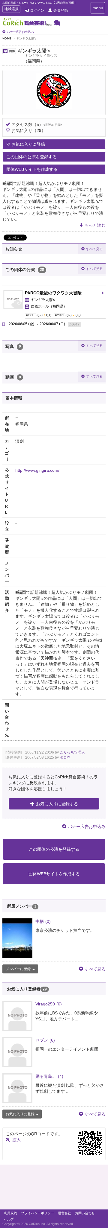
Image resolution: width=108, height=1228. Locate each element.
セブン (45, 1040)
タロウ (65, 757)
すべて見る (94, 249)
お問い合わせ (85, 1213)
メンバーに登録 (18, 969)
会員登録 (60, 10)
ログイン (37, 10)
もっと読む (95, 225)
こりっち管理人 (72, 752)
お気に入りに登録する (57, 803)
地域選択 (11, 10)
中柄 (43, 921)
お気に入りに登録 (28, 144)
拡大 (16, 1139)
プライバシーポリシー (37, 1213)
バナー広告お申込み (20, 32)
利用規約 (10, 1213)
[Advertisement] (54, 1188)
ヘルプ (9, 1219)
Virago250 (48, 1004)
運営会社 (64, 1213)
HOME (6, 38)
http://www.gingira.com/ (37, 470)
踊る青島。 (49, 1076)
